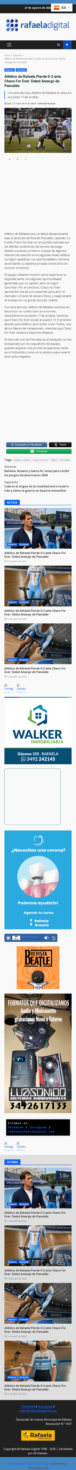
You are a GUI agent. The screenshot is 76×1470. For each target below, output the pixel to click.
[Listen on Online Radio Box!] (53, 938)
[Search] (58, 44)
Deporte (9, 70)
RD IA (67, 44)
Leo (9, 103)
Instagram (45, 1407)
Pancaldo (65, 460)
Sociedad (21, 70)
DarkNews (66, 1449)
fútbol (54, 460)
